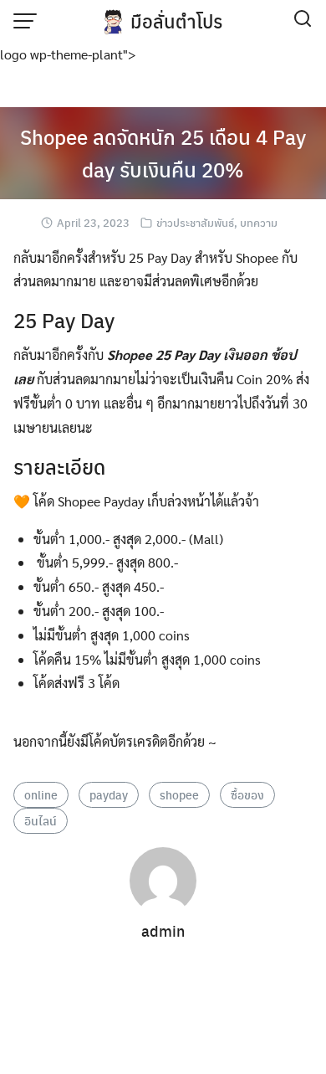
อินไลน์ (40, 820)
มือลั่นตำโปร (176, 21)
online (41, 794)
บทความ (259, 222)
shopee (179, 794)
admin (163, 930)
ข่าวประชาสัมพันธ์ (195, 222)
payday (108, 794)
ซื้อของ (247, 794)
